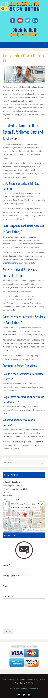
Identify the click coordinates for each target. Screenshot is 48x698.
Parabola (23, 689)
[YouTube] (19, 694)
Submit (8, 631)
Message (8, 596)
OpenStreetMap (30, 530)
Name (6, 565)
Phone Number (11, 575)
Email (6, 586)
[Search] (42, 463)
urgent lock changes (11, 263)
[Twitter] (24, 694)
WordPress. (34, 689)
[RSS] (29, 694)
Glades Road (37, 104)
